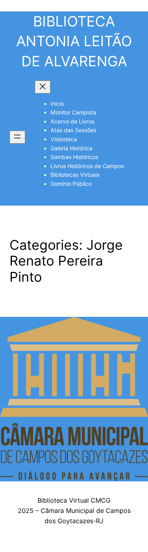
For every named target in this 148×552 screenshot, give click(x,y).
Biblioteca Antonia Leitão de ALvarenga (74, 41)
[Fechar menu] (43, 87)
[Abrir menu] (17, 137)
